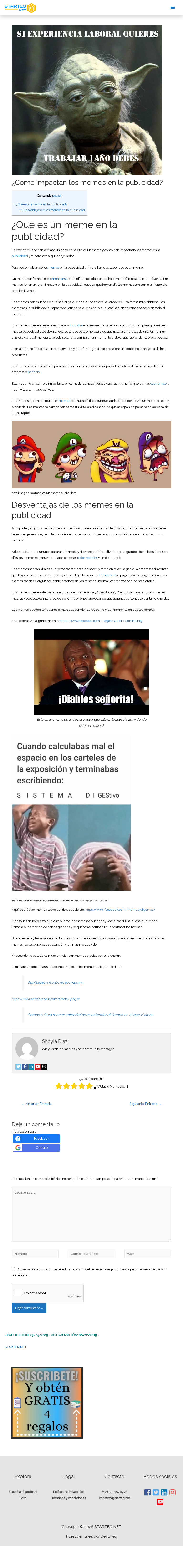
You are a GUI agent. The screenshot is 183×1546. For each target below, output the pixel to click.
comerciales (108, 575)
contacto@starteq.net (114, 1498)
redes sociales (87, 557)
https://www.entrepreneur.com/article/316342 (46, 999)
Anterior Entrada (36, 1104)
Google (42, 1147)
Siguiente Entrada (145, 1104)
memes (53, 267)
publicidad (20, 256)
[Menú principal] (172, 7)
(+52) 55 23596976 (114, 1492)
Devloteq (109, 1536)
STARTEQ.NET (16, 1347)
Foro (23, 1498)
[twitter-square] (156, 1492)
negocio (33, 372)
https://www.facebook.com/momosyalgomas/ (120, 909)
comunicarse (57, 278)
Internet (64, 400)
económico (158, 383)
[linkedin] (164, 1492)
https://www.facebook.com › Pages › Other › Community (101, 621)
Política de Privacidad (68, 1492)
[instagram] (173, 1492)
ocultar (57, 195)
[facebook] (148, 1492)
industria (76, 325)
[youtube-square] (160, 1501)
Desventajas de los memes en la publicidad (52, 210)
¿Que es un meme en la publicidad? (40, 204)
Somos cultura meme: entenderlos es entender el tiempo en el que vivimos (90, 1015)
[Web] (147, 1254)
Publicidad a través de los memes (55, 983)
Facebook (41, 1138)
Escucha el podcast (23, 1492)
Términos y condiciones (68, 1498)
